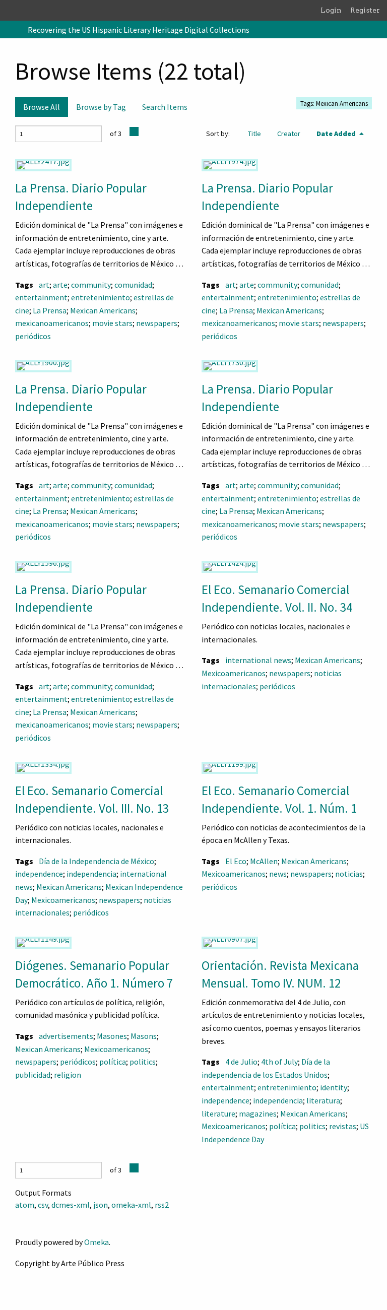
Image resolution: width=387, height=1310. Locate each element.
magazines (258, 1113)
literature (218, 1113)
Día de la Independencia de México (96, 861)
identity (333, 1087)
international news (258, 660)
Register (365, 10)
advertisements (66, 1036)
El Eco (235, 861)
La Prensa (50, 310)
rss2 (162, 1205)
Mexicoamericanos (234, 673)
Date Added (336, 133)
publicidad (32, 1075)
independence (39, 874)
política (112, 1062)
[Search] (378, 29)
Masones (112, 1036)
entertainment (41, 297)
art (44, 285)
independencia (91, 874)
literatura (323, 1100)
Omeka (96, 1242)
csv (43, 1205)
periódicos (33, 336)
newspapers (156, 323)
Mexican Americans (103, 310)
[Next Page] (134, 131)
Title (254, 133)
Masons (144, 1036)
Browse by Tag (101, 107)
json (100, 1205)
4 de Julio (241, 1062)
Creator (288, 133)
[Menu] (12, 29)
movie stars (112, 323)
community (91, 285)
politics (143, 1062)
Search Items (164, 107)
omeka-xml (131, 1205)
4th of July (279, 1062)
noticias (349, 874)
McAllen (264, 861)
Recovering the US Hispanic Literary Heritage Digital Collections (138, 30)
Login (331, 10)
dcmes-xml (70, 1205)
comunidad (133, 285)
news (278, 874)
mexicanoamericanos (52, 323)
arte (60, 285)
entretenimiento (100, 297)
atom (24, 1205)
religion (67, 1075)
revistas (342, 1126)
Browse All (41, 107)
